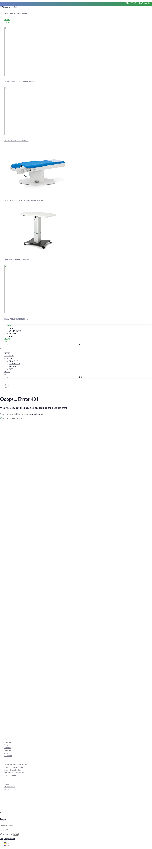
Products (7, 748)
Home (6, 385)
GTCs (6, 789)
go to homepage (37, 414)
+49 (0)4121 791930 (129, 3)
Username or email (7, 825)
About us (7, 742)
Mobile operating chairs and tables (16, 765)
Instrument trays (10, 775)
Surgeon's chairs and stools (13, 767)
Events (6, 745)
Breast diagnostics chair (12, 770)
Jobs (6, 753)
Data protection (9, 787)
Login (16, 834)
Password (4, 830)
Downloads (8, 750)
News (6, 387)
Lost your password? (7, 839)
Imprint (7, 784)
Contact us (8, 756)
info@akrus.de (144, 3)
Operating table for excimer (14, 773)
